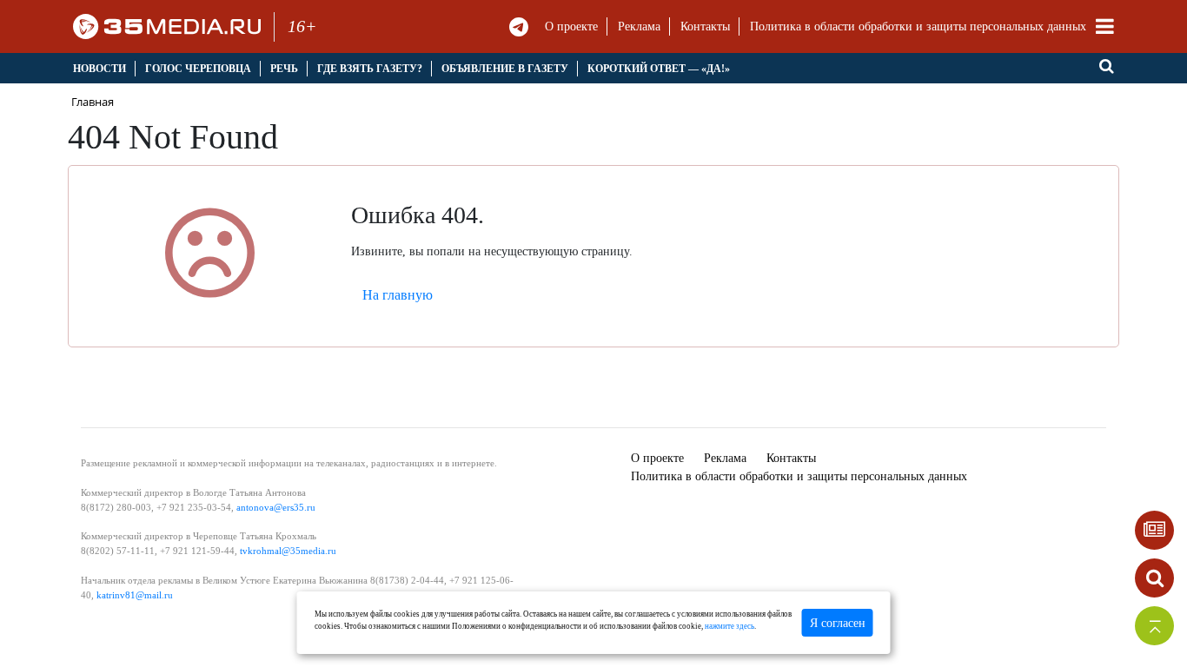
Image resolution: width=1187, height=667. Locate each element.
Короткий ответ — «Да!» (658, 69)
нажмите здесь (729, 626)
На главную (397, 294)
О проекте (571, 26)
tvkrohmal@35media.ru (288, 550)
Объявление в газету (504, 69)
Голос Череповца (198, 69)
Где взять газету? (369, 69)
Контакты (705, 26)
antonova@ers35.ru (275, 507)
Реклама (639, 26)
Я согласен (837, 623)
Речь (284, 69)
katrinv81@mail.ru (134, 595)
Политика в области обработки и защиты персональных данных (918, 26)
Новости (99, 69)
